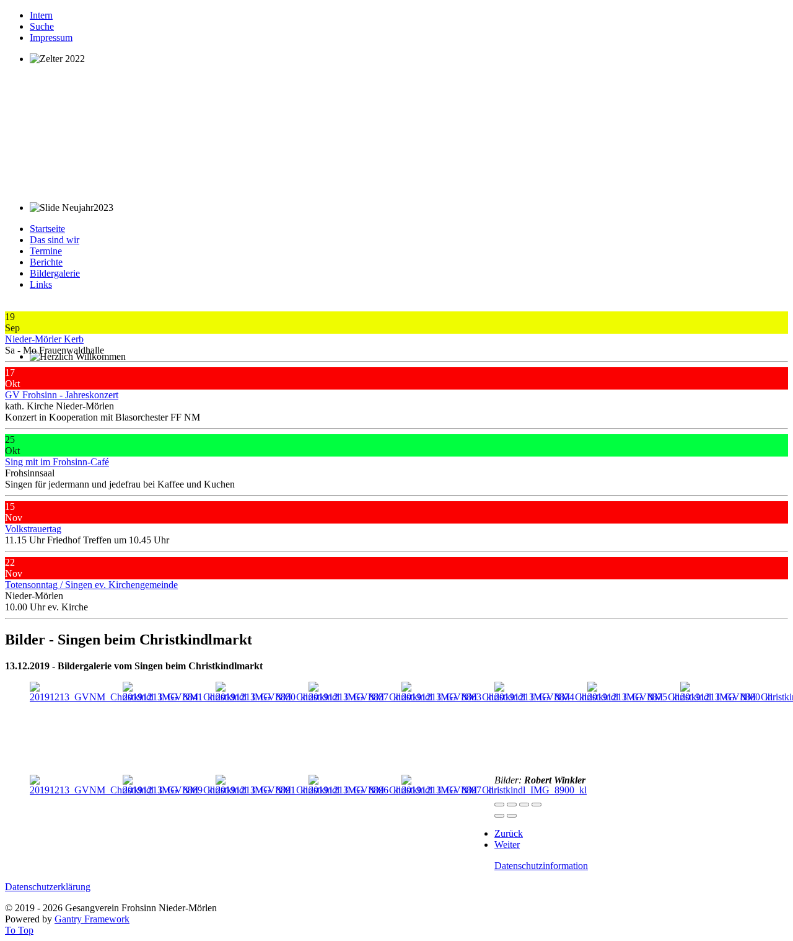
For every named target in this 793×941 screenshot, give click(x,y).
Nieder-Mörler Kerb (44, 339)
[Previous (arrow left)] (499, 816)
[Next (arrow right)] (512, 816)
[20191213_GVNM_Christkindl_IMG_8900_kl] (494, 790)
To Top (19, 930)
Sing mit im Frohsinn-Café (57, 462)
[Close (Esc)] (499, 804)
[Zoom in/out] (536, 804)
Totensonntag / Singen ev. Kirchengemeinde (91, 584)
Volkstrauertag (33, 529)
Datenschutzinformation (541, 865)
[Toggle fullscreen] (524, 804)
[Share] (512, 804)
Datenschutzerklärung (47, 886)
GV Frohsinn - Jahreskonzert (61, 395)
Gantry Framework (92, 919)
